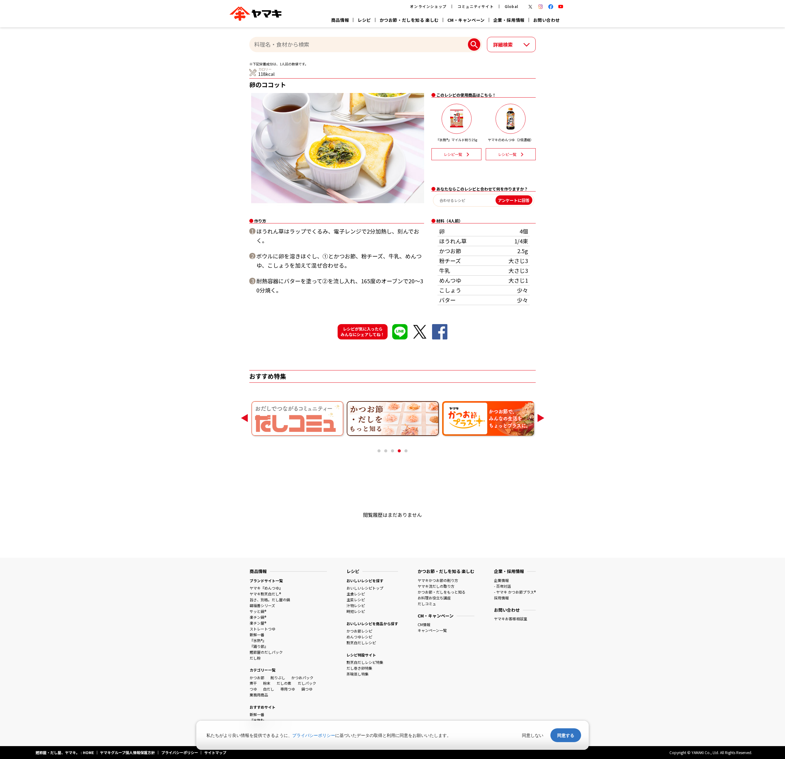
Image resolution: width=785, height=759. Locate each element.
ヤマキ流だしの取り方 (436, 586)
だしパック (307, 683)
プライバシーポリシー (313, 735)
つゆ (253, 688)
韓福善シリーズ (262, 605)
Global (511, 6)
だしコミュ (427, 603)
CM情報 (424, 624)
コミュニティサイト (476, 6)
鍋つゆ (306, 688)
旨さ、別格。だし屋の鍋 (270, 599)
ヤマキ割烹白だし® (265, 593)
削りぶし (277, 677)
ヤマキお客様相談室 (510, 618)
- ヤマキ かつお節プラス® (515, 591)
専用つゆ (287, 688)
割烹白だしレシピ (361, 642)
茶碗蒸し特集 (358, 673)
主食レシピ (356, 593)
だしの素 (284, 683)
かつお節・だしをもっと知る (441, 591)
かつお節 (257, 677)
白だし (268, 688)
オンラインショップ (428, 6)
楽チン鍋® (258, 617)
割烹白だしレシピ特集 (365, 662)
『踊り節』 (259, 646)
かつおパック (302, 677)
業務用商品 (259, 694)
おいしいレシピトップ (365, 588)
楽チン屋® (258, 622)
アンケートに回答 (514, 200)
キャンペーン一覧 (432, 630)
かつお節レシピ (359, 630)
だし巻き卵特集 (359, 668)
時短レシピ (356, 611)
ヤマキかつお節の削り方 (438, 580)
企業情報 (501, 580)
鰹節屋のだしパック (266, 652)
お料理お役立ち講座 (434, 597)
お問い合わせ (546, 20)
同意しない (532, 735)
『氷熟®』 (258, 640)
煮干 (253, 683)
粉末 (266, 683)
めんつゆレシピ (359, 636)
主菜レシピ (356, 599)
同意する (565, 735)
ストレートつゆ (262, 628)
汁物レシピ (356, 605)
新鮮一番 (257, 634)
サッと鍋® (258, 611)
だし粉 (255, 657)
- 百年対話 (502, 586)
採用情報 (501, 597)
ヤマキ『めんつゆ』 (266, 588)
